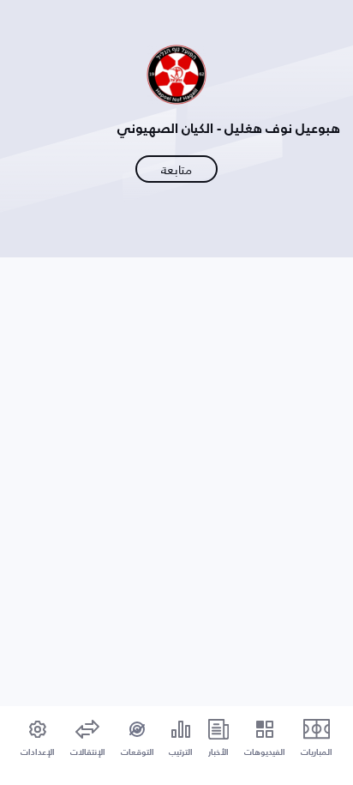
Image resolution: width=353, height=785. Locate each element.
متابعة (176, 169)
